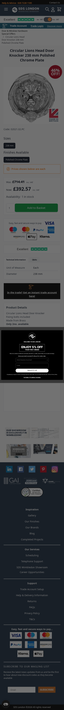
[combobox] (32, 360)
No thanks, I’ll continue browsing (32, 377)
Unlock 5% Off (32, 370)
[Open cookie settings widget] (6, 704)
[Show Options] (47, 360)
